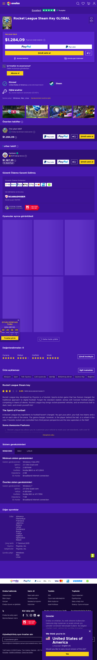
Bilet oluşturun (53, 601)
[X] (27, 615)
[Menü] (3, 3)
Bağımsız (91, 377)
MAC (19, 451)
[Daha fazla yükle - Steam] (52, 83)
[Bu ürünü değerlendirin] (10, 391)
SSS (49, 595)
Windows (20, 553)
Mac (18, 555)
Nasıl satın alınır (33, 595)
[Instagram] (31, 615)
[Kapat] (90, 631)
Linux (18, 557)
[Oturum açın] (94, 3)
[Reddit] (38, 615)
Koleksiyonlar (33, 598)
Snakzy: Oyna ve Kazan (80, 604)
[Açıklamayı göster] (26, 156)
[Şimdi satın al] (26, 47)
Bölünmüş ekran (65, 377)
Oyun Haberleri (77, 595)
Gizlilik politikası (15, 652)
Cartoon (12, 153)
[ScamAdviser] (15, 196)
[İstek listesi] (83, 3)
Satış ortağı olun (78, 601)
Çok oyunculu (40, 377)
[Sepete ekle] (88, 53)
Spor (16, 377)
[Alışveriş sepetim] (88, 3)
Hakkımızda (7, 595)
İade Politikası (53, 604)
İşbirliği (52, 377)
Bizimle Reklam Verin (10, 618)
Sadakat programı (34, 601)
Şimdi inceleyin (86, 357)
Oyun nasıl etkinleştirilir (56, 598)
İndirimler (31, 604)
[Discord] (34, 615)
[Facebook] (23, 615)
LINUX (29, 451)
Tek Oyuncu (26, 377)
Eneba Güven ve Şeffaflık (12, 604)
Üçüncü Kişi (79, 377)
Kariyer (5, 601)
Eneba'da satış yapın (10, 615)
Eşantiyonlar (76, 598)
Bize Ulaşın (6, 598)
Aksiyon (7, 377)
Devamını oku (48, 435)
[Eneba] (13, 3)
